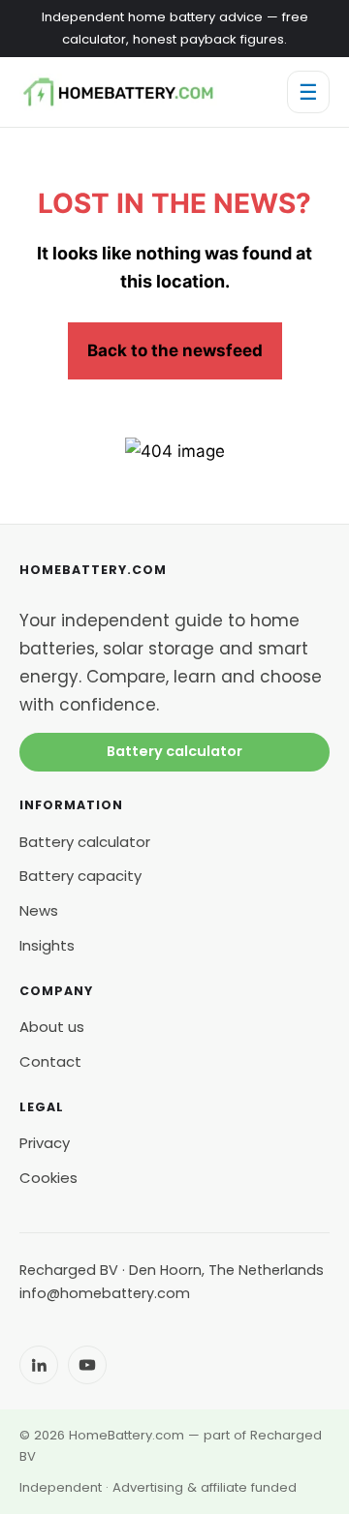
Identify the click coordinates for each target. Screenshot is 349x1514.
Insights (47, 945)
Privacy (44, 1143)
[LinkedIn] (38, 1365)
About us (51, 1026)
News (38, 910)
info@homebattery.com (104, 1293)
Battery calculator (174, 751)
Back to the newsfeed (175, 350)
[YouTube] (87, 1365)
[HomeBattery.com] (118, 92)
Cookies (48, 1177)
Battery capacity (80, 875)
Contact (50, 1061)
